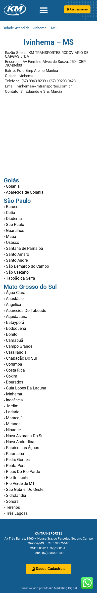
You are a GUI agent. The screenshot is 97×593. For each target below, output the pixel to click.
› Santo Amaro (16, 254)
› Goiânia (12, 186)
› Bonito (10, 334)
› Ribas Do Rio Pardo (22, 471)
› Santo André (16, 260)
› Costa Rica (14, 370)
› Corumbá (13, 364)
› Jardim (11, 406)
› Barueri (11, 206)
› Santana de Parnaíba (23, 248)
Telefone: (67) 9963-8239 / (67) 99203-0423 (40, 81)
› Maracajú (13, 418)
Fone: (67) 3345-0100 (48, 553)
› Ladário (11, 412)
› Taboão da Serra (19, 278)
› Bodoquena (15, 328)
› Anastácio (14, 298)
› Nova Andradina (19, 441)
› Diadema (13, 218)
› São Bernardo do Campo (26, 266)
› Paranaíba (14, 453)
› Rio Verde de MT (19, 483)
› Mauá (10, 236)
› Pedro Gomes (17, 459)
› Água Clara (14, 292)
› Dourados (13, 382)
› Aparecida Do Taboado (25, 310)
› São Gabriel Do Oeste (23, 489)
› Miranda (12, 424)
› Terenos (12, 507)
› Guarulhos (14, 230)
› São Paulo (14, 224)
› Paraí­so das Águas (21, 447)
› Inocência (13, 400)
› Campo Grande (18, 346)
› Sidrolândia (15, 495)
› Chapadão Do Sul (20, 358)
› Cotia (9, 212)
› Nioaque (12, 429)
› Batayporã (14, 322)
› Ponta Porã (15, 465)
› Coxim (10, 376)
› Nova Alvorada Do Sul (24, 435)
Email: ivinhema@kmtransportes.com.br (38, 86)
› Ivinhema (13, 394)
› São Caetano (16, 272)
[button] (43, 10)
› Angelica (12, 304)
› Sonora (11, 501)
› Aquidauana (15, 316)
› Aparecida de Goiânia (24, 192)
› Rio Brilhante (16, 477)
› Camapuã (13, 340)
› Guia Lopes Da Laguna (25, 388)
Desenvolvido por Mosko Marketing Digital (48, 588)
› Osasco (11, 242)
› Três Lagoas (16, 513)
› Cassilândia (15, 352)
